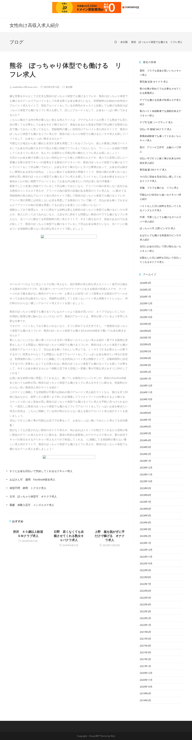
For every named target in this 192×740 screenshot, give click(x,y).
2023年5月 (145, 515)
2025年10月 (146, 317)
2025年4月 (145, 358)
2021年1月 (145, 666)
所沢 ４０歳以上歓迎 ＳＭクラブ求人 (28, 534)
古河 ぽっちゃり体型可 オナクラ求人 (33, 496)
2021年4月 (145, 645)
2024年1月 (145, 460)
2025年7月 (145, 337)
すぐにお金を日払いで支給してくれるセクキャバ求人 (41, 471)
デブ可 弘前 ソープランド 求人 (156, 122)
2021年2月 (145, 659)
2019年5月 (145, 700)
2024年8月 (145, 412)
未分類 (69, 87)
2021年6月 (145, 632)
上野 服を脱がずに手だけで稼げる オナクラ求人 (110, 536)
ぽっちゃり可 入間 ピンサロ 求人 (158, 228)
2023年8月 (145, 495)
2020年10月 (146, 686)
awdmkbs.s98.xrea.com (25, 87)
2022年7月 (145, 584)
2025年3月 (145, 365)
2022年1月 (145, 625)
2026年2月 (145, 289)
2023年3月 (145, 529)
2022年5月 (145, 597)
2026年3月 (145, 283)
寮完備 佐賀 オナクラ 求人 (154, 81)
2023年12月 (146, 467)
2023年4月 (145, 522)
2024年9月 (145, 406)
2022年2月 (145, 618)
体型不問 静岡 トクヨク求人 (28, 488)
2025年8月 (145, 330)
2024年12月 (146, 385)
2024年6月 (145, 426)
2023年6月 (145, 508)
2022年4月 (145, 604)
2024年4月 (145, 440)
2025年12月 (146, 303)
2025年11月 (146, 310)
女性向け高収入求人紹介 (34, 25)
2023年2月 (145, 536)
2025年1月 (145, 378)
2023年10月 (146, 481)
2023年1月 (145, 543)
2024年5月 (145, 433)
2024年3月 (145, 447)
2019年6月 (145, 693)
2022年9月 (145, 570)
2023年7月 (145, 501)
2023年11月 (146, 474)
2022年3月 (145, 611)
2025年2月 (145, 371)
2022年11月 (146, 556)
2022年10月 (146, 563)
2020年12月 (146, 673)
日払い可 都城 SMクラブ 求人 (156, 129)
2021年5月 (145, 638)
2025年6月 (145, 344)
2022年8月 (145, 577)
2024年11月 (146, 392)
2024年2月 (145, 454)
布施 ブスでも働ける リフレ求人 (159, 187)
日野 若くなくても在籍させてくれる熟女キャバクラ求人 (69, 536)
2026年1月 (145, 296)
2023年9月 (145, 488)
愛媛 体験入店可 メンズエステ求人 (32, 505)
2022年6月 (145, 590)
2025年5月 (145, 351)
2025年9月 (145, 324)
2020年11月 (146, 680)
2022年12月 (146, 549)
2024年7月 (145, 419)
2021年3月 (145, 652)
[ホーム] (115, 42)
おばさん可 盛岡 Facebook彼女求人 (32, 479)
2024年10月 (146, 399)
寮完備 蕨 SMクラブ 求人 (153, 169)
